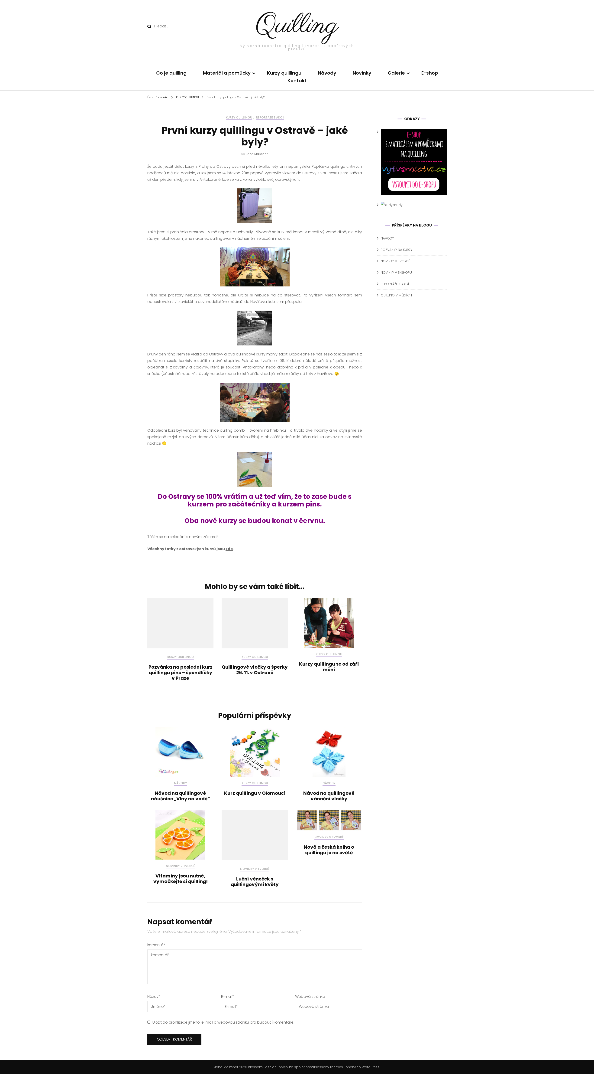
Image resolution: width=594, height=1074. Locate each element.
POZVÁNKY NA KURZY (396, 249)
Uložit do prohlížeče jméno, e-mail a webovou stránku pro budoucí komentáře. (223, 1022)
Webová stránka (310, 996)
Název (153, 996)
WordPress (370, 1067)
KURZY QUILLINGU (239, 118)
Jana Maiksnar (257, 154)
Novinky (362, 73)
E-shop (429, 73)
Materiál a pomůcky (227, 73)
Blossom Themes (328, 1067)
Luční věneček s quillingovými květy (255, 882)
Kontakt (297, 80)
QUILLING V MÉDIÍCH (396, 295)
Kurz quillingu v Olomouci (254, 793)
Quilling (297, 25)
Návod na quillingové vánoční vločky (329, 796)
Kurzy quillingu (284, 73)
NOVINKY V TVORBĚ (180, 866)
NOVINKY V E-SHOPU (396, 272)
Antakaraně (210, 179)
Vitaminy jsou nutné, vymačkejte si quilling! (180, 879)
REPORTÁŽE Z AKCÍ (270, 118)
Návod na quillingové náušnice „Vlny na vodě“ (180, 796)
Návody (327, 73)
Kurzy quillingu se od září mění (329, 667)
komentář (156, 945)
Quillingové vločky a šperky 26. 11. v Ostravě (255, 670)
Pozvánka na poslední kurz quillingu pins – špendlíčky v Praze (180, 672)
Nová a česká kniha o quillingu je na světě (329, 850)
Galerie (396, 73)
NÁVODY (180, 783)
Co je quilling (171, 73)
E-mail (227, 996)
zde (229, 549)
